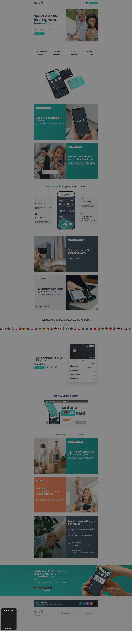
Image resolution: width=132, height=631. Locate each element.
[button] (8, 628)
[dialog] (8, 619)
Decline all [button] (12, 626)
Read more (13, 624)
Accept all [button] (5, 626)
